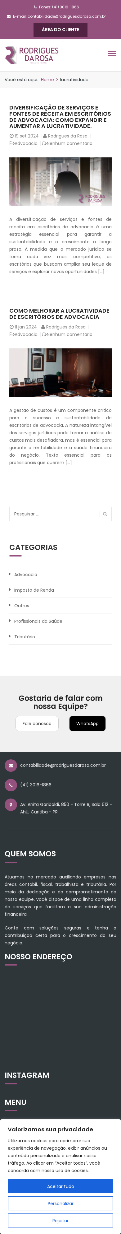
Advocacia (26, 143)
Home (47, 80)
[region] (60, 1176)
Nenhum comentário (69, 143)
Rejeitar (60, 1221)
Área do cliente (60, 29)
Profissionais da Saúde (38, 621)
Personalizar (61, 1203)
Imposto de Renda (34, 590)
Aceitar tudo (60, 1186)
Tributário (24, 637)
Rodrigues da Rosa (67, 136)
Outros (21, 606)
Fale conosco (37, 723)
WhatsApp (87, 723)
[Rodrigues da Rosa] (32, 55)
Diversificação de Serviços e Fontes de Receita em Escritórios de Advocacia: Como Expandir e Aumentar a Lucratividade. (60, 117)
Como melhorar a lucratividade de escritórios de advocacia (59, 314)
